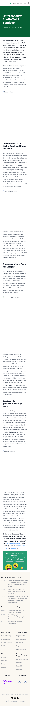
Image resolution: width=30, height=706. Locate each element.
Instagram (14, 548)
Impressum (22, 701)
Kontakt (3, 657)
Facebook (21, 546)
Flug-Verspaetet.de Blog (13, 543)
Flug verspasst (20, 646)
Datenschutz (13, 701)
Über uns (4, 660)
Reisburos (19, 669)
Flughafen (19, 662)
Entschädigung (5, 639)
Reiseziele (19, 666)
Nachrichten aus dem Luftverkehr (11, 577)
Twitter (5, 548)
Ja (11, 559)
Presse (3, 664)
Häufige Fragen (21, 649)
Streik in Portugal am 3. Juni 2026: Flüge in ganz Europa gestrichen (16, 591)
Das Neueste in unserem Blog (10, 607)
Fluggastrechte (20, 636)
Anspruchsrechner (6, 642)
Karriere (3, 667)
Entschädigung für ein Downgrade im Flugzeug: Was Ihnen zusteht (17, 617)
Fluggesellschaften (22, 659)
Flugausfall (19, 642)
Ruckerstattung (6, 636)
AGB (6, 701)
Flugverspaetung (21, 639)
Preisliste (4, 646)
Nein (21, 559)
